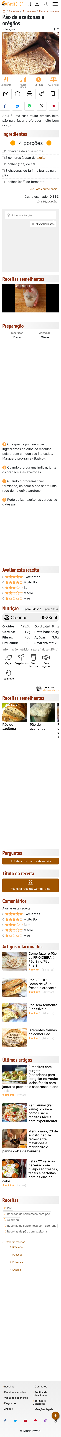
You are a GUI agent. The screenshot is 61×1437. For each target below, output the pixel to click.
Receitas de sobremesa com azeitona (31, 1225)
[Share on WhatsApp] (29, 106)
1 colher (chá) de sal (20, 164)
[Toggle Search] (45, 3)
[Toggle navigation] (55, 4)
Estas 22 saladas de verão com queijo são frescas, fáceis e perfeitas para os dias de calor (30, 1171)
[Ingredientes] (5, 718)
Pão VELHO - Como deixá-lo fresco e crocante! (42, 984)
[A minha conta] (37, 3)
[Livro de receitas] (29, 3)
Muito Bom (31, 582)
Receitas (9, 1386)
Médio (28, 593)
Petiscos (17, 1254)
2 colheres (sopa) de (25, 158)
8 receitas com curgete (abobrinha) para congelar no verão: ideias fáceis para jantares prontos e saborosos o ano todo (30, 1079)
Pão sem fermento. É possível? (43, 1007)
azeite (41, 158)
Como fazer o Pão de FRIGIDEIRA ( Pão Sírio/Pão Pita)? (42, 960)
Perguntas (10, 1403)
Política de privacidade (40, 1394)
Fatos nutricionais (45, 189)
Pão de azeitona (9, 726)
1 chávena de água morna (24, 151)
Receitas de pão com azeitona (27, 1231)
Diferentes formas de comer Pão (42, 1032)
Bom (26, 588)
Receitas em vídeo (15, 1392)
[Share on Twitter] (41, 106)
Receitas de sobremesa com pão (28, 1214)
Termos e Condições (39, 1402)
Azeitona (13, 1219)
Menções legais (44, 1409)
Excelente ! (31, 577)
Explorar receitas (15, 1242)
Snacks (16, 1269)
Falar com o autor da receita (32, 861)
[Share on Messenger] (17, 106)
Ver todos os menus (16, 1397)
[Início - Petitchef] (3, 11)
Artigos (8, 1408)
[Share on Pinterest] (54, 106)
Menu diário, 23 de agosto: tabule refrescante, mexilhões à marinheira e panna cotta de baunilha (30, 1141)
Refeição (17, 1247)
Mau (26, 598)
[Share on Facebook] (5, 106)
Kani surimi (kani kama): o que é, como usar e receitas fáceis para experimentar (42, 1113)
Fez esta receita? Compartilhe (30, 888)
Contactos (41, 1386)
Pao (9, 1208)
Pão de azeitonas (37, 726)
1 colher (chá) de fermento (24, 182)
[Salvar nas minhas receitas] (53, 94)
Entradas (17, 1262)
